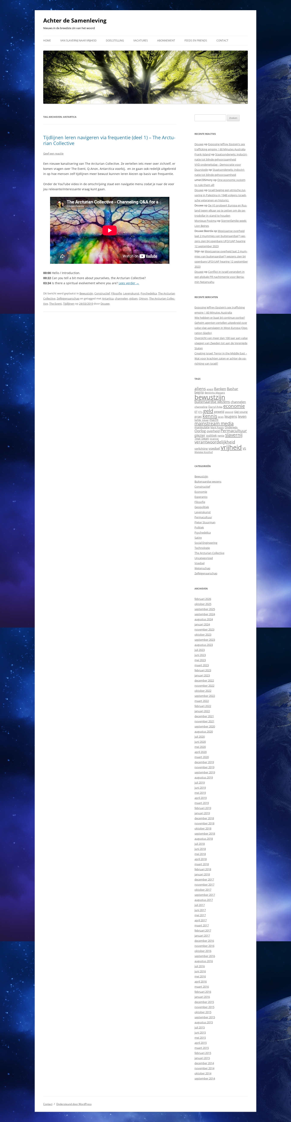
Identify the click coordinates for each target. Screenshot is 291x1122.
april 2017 (200, 920)
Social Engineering (205, 543)
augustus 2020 (203, 731)
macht (213, 420)
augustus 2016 (203, 961)
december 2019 (204, 762)
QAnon (143, 298)
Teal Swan (201, 438)
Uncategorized (203, 558)
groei (198, 417)
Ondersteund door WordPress (74, 1104)
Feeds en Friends (195, 40)
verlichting (201, 448)
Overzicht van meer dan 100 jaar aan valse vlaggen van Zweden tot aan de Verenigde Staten (221, 343)
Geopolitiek (201, 507)
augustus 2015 (203, 1022)
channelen (121, 298)
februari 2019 (202, 808)
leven (242, 416)
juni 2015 (200, 1032)
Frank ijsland (202, 154)
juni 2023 (200, 655)
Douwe (105, 303)
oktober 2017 (202, 890)
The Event (55, 303)
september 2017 (204, 895)
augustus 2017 (203, 900)
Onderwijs (231, 427)
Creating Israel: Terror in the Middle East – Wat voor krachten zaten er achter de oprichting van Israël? (220, 358)
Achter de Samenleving (75, 20)
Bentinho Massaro (215, 392)
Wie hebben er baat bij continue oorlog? (219, 318)
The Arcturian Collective (209, 553)
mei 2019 (200, 793)
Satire (198, 538)
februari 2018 (202, 869)
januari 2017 (202, 935)
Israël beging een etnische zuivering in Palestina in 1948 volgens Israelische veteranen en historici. (220, 195)
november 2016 (204, 946)
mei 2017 (200, 915)
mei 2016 (200, 976)
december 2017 (204, 879)
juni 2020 (200, 742)
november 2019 (204, 767)
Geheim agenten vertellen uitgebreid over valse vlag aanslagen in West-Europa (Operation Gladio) (221, 328)
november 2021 (204, 721)
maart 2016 (201, 986)
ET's (200, 411)
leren (221, 416)
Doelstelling (115, 40)
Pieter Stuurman (204, 522)
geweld (219, 412)
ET (195, 412)
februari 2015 (202, 1053)
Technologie (202, 548)
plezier (199, 435)
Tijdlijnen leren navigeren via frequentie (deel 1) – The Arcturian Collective (109, 140)
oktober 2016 (202, 951)
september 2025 (204, 609)
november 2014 (204, 1068)
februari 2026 (202, 599)
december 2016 (204, 941)
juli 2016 (199, 966)
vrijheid (231, 447)
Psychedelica (149, 293)
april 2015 (200, 1043)
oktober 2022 (202, 691)
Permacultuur (233, 430)
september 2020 (204, 726)
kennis (210, 416)
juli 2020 (199, 737)
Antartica (108, 298)
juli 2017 (199, 905)
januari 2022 (202, 711)
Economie (200, 492)
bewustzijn (209, 397)
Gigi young (241, 412)
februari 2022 (202, 706)
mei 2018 (200, 854)
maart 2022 (201, 701)
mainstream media (214, 423)
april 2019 (200, 798)
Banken (220, 388)
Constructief (102, 293)
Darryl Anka (215, 407)
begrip (199, 392)
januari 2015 (202, 1058)
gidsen (133, 298)
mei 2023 (200, 660)
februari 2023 (202, 670)
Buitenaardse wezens (207, 481)
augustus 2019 (203, 777)
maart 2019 (201, 803)
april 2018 (200, 859)
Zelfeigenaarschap (68, 298)
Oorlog (200, 430)
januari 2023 (202, 675)
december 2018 (204, 818)
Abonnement (166, 40)
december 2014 (204, 1063)
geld (208, 410)
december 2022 (204, 680)
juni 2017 (200, 910)
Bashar (232, 388)
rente (221, 435)
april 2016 (200, 981)
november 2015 (204, 1007)
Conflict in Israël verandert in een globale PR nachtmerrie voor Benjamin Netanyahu (219, 277)
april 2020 (200, 752)
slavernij (233, 435)
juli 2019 (199, 782)
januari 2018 (202, 874)
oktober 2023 (202, 634)
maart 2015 (201, 1048)
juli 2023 (199, 650)
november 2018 (204, 823)
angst (210, 389)
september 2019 (204, 772)
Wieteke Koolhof (203, 452)
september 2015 (204, 1017)
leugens (231, 416)
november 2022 (204, 685)
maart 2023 (201, 665)
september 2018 (204, 833)
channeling (200, 407)
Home (47, 40)
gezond (229, 411)
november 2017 (204, 884)
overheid (213, 431)
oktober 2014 (202, 1073)
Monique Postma (205, 221)
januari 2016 (202, 997)
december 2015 (204, 1002)
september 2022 (204, 696)
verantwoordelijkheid (214, 442)
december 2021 (204, 716)
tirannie (214, 438)
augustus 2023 (203, 645)
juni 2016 (200, 971)
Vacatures (140, 40)
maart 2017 (201, 925)
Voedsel (199, 563)
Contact (222, 40)
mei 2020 (200, 747)
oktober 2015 (202, 1012)
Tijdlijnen (68, 303)
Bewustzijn (86, 293)
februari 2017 (202, 930)
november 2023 (204, 629)
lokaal (205, 420)
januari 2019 (202, 813)
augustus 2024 (203, 619)
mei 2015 (200, 1038)
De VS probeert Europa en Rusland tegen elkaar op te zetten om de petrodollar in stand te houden (220, 210)
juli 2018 (199, 844)
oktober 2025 (202, 604)
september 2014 (204, 1078)
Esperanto (200, 497)
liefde (197, 420)
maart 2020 (201, 757)
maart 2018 (201, 864)
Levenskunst (131, 293)
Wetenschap (202, 568)
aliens (200, 388)
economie (234, 406)
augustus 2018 (203, 839)
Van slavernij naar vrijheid (78, 40)
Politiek (199, 527)
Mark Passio (217, 427)
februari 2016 (202, 992)
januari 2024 (202, 624)
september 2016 (204, 956)
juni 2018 (200, 849)
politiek (211, 435)
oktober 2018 (202, 828)
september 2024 (204, 614)
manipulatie (202, 427)
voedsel (214, 448)
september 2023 (204, 640)
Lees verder (129, 283)
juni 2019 (200, 788)
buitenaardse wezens (212, 401)
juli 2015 (199, 1027)
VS (244, 448)
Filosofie (116, 293)
